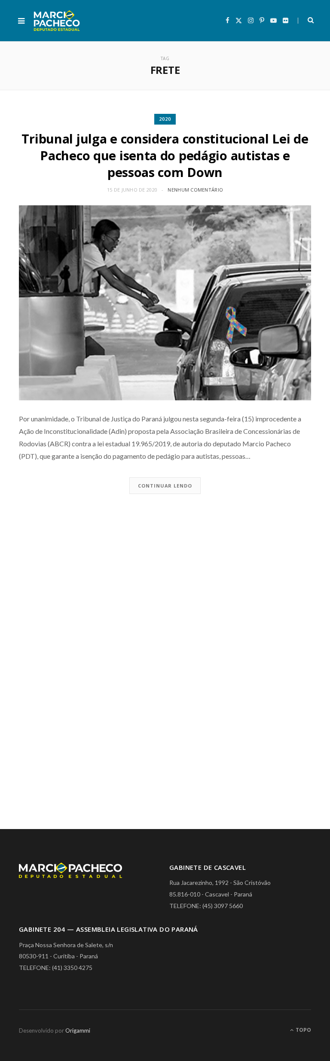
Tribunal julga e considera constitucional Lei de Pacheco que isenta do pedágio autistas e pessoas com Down (164, 155)
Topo (302, 1030)
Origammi (77, 1030)
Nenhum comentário (195, 189)
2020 (165, 119)
